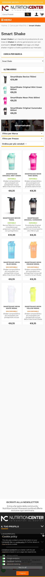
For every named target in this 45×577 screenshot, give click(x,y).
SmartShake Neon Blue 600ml (11, 263)
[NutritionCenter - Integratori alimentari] (22, 8)
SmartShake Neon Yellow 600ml (33, 307)
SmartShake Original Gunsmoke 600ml (33, 220)
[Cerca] (28, 14)
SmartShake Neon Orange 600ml (33, 263)
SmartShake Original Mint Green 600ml (11, 175)
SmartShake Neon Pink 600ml (25, 98)
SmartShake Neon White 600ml (11, 307)
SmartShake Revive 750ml (23, 77)
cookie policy (20, 542)
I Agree (22, 573)
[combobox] (16, 14)
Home (4, 25)
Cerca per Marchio (18, 25)
